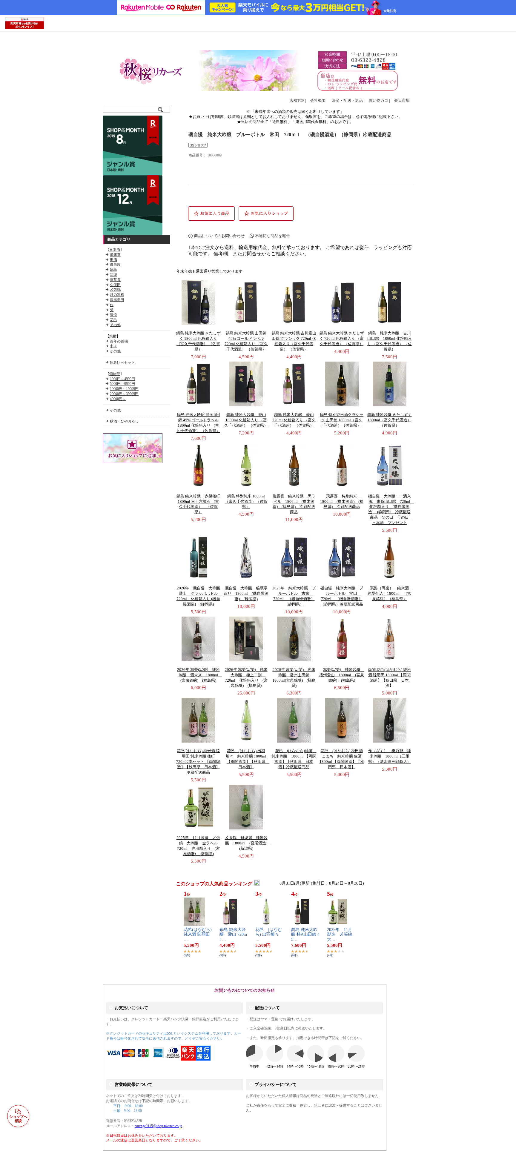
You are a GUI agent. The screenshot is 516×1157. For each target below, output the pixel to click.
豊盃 (113, 315)
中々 (113, 346)
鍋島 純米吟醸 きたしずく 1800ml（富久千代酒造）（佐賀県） (389, 420)
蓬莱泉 (115, 280)
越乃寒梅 (117, 295)
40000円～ (118, 399)
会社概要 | (319, 101)
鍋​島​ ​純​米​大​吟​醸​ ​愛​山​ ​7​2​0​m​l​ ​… (233, 934)
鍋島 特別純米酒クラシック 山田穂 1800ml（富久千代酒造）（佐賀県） (341, 420)
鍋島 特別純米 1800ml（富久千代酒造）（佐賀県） (246, 501)
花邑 (113, 320)
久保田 (115, 285)
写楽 (113, 275)
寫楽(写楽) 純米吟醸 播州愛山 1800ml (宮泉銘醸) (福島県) (341, 675)
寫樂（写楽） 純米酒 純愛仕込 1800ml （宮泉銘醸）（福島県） (390, 593)
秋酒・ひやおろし (124, 421)
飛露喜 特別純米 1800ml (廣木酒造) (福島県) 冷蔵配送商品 (341, 501)
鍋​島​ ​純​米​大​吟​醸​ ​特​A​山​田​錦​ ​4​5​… (305, 934)
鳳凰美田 (117, 300)
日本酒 (114, 250)
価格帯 (114, 374)
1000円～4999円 (122, 379)
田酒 (113, 260)
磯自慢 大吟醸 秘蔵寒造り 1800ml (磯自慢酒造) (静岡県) (246, 593)
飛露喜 (115, 255)
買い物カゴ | (379, 101)
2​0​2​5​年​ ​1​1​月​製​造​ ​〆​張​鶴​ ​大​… (341, 934)
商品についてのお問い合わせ (219, 235)
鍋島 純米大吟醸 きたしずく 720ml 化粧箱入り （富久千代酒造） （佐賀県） (342, 338)
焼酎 (112, 336)
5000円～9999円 (122, 384)
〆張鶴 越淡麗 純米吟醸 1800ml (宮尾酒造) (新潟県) (248, 843)
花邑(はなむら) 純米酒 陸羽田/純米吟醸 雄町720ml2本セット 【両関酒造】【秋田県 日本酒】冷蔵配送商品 (198, 762)
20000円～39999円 (124, 394)
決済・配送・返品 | (348, 101)
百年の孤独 (119, 341)
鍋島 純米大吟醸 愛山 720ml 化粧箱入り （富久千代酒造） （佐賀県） (294, 420)
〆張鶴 (115, 290)
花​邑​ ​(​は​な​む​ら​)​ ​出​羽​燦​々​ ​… (269, 934)
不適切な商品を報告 (272, 235)
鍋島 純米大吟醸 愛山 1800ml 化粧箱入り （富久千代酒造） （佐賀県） (246, 420)
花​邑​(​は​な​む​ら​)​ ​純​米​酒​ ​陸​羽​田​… (198, 934)
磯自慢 (115, 264)
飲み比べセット (122, 362)
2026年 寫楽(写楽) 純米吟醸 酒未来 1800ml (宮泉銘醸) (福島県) (199, 675)
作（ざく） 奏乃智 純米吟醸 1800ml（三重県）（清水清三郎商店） (389, 756)
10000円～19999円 (124, 389)
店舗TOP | (297, 101)
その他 (115, 325)
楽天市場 (402, 101)
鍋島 (113, 270)
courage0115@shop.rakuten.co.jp (158, 1126)
